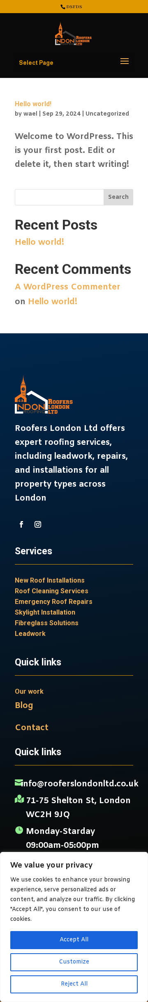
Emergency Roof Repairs (53, 602)
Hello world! (33, 104)
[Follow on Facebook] (21, 524)
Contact (32, 727)
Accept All (74, 940)
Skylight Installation (45, 612)
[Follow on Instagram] (37, 524)
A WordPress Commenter (67, 287)
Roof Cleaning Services (51, 591)
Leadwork (30, 634)
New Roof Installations (50, 580)
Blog (24, 705)
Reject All (74, 984)
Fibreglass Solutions (47, 623)
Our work (29, 691)
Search (118, 197)
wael (30, 114)
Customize (74, 962)
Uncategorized (107, 114)
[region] (74, 927)
